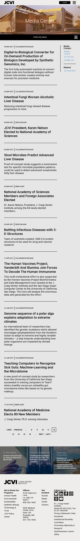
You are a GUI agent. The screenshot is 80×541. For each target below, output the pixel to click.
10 (43, 430)
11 (48, 430)
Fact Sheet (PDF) (70, 71)
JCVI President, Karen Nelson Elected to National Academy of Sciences (27, 132)
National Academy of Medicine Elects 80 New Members (27, 412)
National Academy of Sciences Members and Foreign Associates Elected (29, 196)
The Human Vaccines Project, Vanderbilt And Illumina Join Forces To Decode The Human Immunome (30, 268)
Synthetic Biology (11, 505)
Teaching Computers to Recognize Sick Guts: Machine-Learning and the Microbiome (29, 367)
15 (24, 434)
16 (30, 434)
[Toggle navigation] (74, 2)
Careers (45, 505)
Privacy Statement (62, 513)
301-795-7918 (69, 57)
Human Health (10, 495)
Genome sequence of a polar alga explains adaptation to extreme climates (29, 317)
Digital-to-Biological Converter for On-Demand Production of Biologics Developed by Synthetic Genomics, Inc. (29, 58)
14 (19, 434)
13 (13, 434)
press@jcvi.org (69, 60)
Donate (65, 2)
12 (54, 430)
